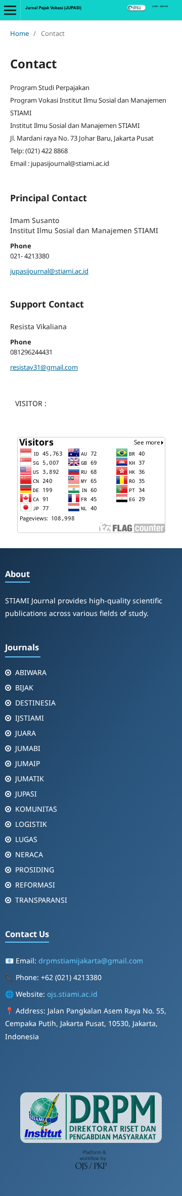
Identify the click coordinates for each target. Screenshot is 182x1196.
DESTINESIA (35, 702)
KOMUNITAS (36, 809)
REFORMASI (35, 885)
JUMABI (27, 748)
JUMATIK (29, 778)
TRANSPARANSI (41, 900)
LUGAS (26, 839)
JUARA (25, 733)
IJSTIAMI (29, 718)
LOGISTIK (31, 824)
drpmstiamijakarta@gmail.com (90, 960)
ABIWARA (31, 672)
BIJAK (24, 687)
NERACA (29, 854)
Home (19, 33)
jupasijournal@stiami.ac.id (49, 271)
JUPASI (26, 794)
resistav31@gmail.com (44, 367)
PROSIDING (34, 869)
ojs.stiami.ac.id (72, 994)
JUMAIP (27, 763)
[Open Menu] (10, 10)
